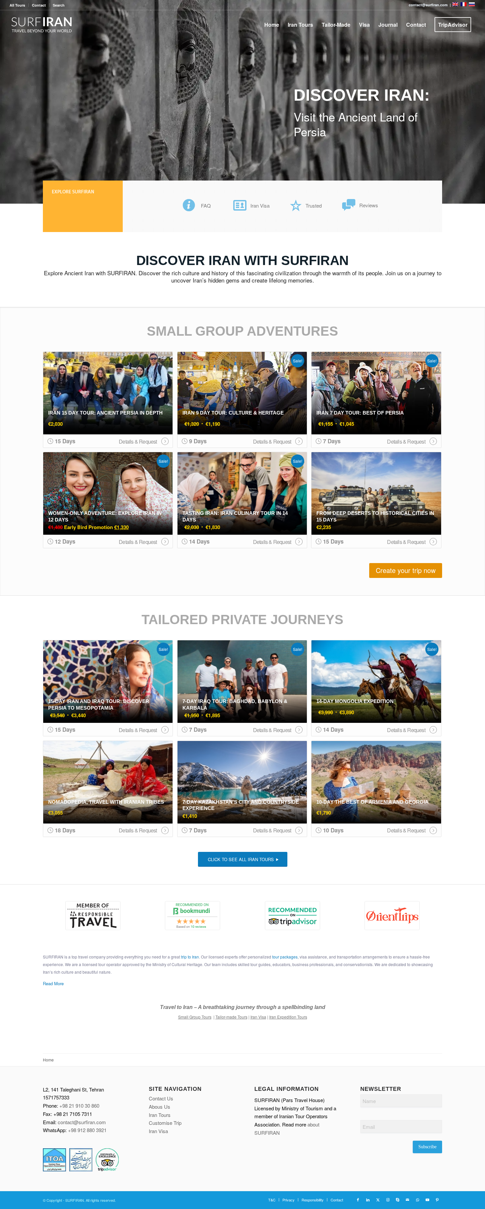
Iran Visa (258, 1017)
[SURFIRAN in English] (456, 4)
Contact (39, 5)
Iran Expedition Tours (288, 1017)
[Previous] (6, 101)
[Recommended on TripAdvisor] (292, 915)
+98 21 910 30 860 (79, 1105)
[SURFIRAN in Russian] (471, 4)
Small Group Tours (194, 1017)
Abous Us (159, 1106)
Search (59, 5)
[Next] (479, 101)
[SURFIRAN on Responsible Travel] (93, 915)
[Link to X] (378, 1199)
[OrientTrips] (392, 915)
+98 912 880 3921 (87, 1129)
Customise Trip (165, 1122)
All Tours (17, 5)
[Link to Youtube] (427, 1199)
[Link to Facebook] (358, 1199)
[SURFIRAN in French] (464, 4)
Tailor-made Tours (231, 1017)
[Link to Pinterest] (437, 1199)
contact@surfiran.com (82, 1122)
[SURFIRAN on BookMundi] (192, 915)
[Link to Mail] (407, 1199)
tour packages (285, 956)
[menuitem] (19, 5)
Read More (53, 983)
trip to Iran (190, 956)
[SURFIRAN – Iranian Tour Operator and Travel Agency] (42, 25)
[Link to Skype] (398, 1199)
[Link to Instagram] (388, 1199)
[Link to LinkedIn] (368, 1199)
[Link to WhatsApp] (417, 1199)
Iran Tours (160, 1114)
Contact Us (161, 1098)
